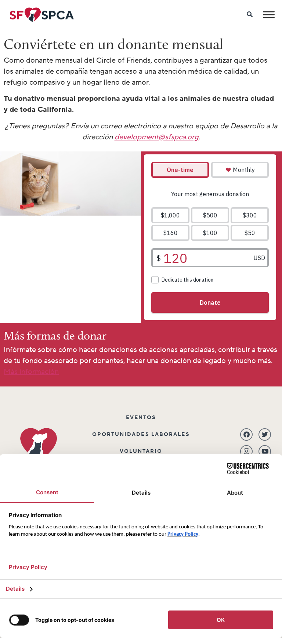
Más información (31, 372)
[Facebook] (246, 434)
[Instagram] (246, 451)
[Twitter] (264, 434)
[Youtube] (264, 451)
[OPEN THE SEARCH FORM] (250, 14)
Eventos (141, 417)
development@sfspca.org (157, 137)
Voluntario (141, 451)
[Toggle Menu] (269, 14)
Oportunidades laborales (140, 434)
